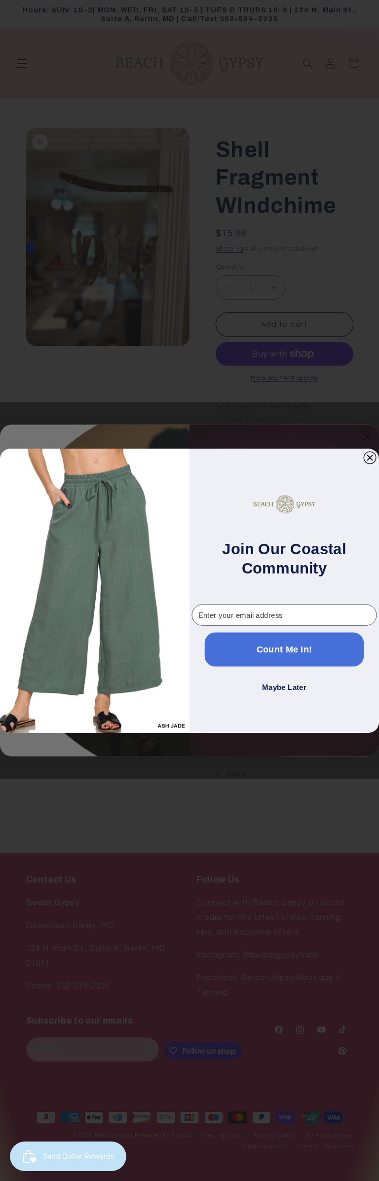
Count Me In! (284, 649)
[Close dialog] (370, 458)
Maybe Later (284, 687)
